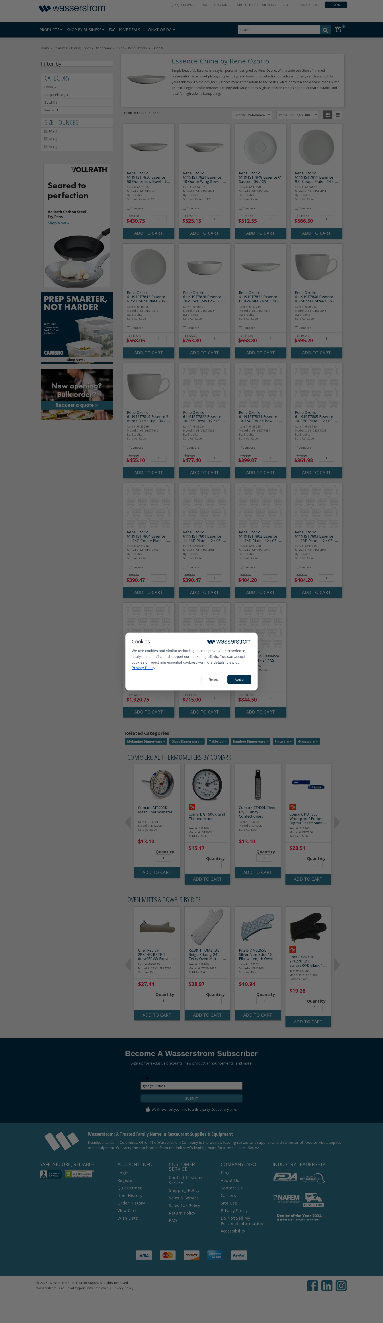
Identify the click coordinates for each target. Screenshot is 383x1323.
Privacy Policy (143, 668)
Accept (239, 679)
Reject (213, 679)
